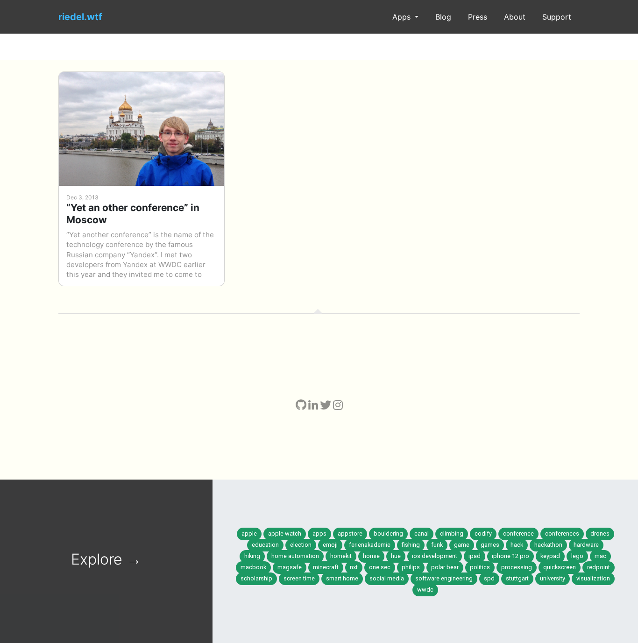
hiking (252, 555)
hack (516, 544)
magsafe (289, 567)
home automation (295, 555)
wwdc (425, 589)
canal (421, 533)
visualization (593, 578)
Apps (402, 16)
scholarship (256, 578)
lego (577, 555)
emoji (330, 544)
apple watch (284, 533)
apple (249, 533)
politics (480, 567)
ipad (474, 555)
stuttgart (517, 578)
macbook (253, 567)
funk (437, 544)
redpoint (598, 567)
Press (477, 16)
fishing (411, 544)
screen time (299, 578)
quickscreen (559, 567)
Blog (443, 16)
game (461, 544)
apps (319, 533)
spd (489, 578)
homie (371, 555)
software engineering (444, 578)
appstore (350, 533)
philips (411, 567)
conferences (562, 533)
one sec (379, 567)
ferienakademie (369, 544)
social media (386, 578)
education (265, 544)
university (552, 578)
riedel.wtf (80, 16)
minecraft (326, 567)
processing (516, 567)
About (514, 16)
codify (483, 533)
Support (556, 16)
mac (600, 555)
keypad (550, 555)
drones (600, 533)
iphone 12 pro (510, 555)
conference (518, 533)
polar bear (445, 567)
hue (396, 555)
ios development (434, 555)
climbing (451, 533)
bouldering (388, 533)
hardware (586, 544)
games (490, 544)
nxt (354, 567)
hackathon (548, 544)
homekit (341, 555)
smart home (342, 578)
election (301, 544)
